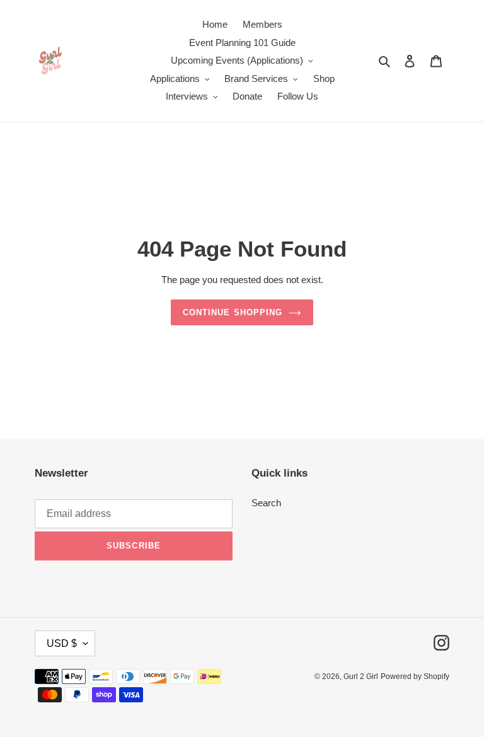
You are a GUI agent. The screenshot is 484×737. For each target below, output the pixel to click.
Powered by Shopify (415, 676)
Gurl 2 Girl (360, 676)
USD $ (62, 643)
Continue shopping (232, 312)
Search (266, 502)
